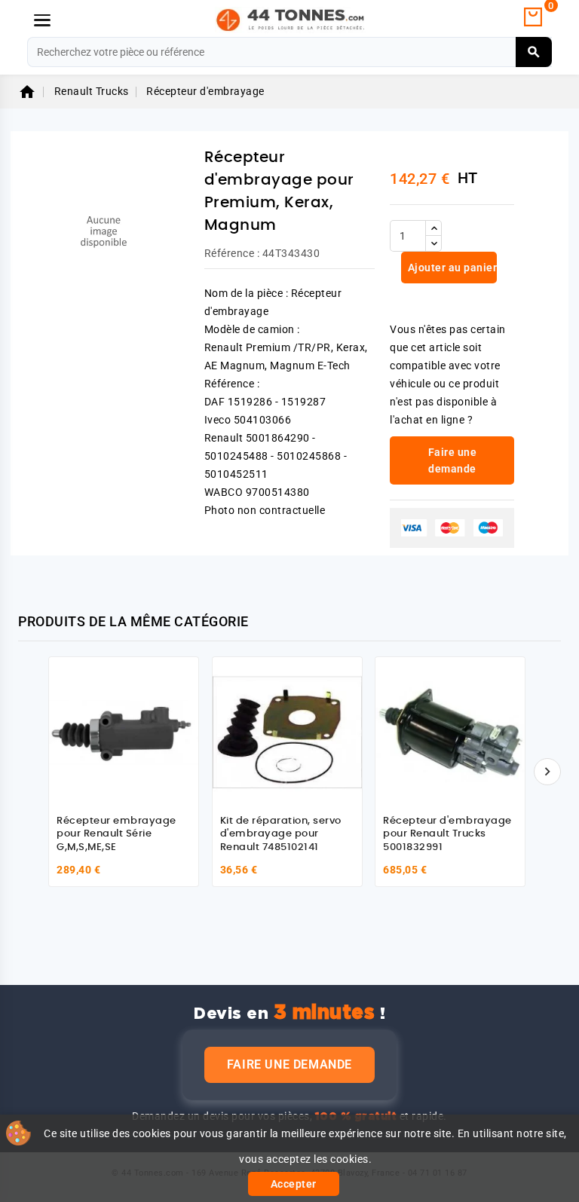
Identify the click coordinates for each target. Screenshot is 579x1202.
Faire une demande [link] (452, 460)
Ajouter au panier (451, 268)
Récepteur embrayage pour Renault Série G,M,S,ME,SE (116, 834)
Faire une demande (289, 1064)
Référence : (232, 253)
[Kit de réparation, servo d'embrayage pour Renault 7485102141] (287, 731)
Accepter (294, 1184)
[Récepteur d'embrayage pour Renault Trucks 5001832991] (450, 731)
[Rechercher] (534, 52)
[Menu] (42, 20)
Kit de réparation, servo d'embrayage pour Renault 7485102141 (281, 834)
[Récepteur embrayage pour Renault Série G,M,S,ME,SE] (123, 731)
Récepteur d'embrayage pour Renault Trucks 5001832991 (447, 834)
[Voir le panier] (533, 17)
